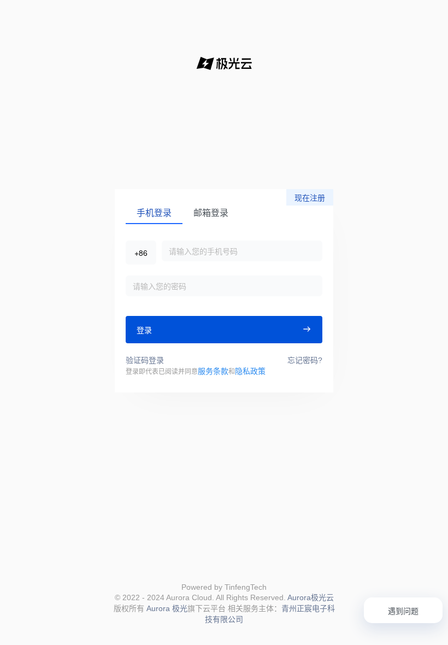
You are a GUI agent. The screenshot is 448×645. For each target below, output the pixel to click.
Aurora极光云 (310, 597)
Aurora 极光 (166, 608)
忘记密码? (304, 360)
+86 (141, 252)
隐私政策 (250, 371)
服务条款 (213, 371)
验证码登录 (145, 360)
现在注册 (309, 198)
